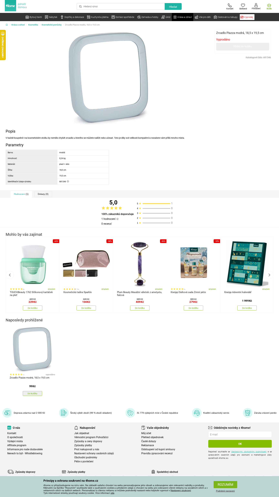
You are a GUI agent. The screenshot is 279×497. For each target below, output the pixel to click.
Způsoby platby (83, 445)
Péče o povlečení (83, 461)
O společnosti (15, 437)
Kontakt (11, 433)
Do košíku (32, 308)
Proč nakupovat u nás (86, 449)
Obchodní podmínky (85, 457)
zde (112, 493)
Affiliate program (16, 445)
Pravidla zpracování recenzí (157, 453)
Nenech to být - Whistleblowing (24, 453)
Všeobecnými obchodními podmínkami (248, 452)
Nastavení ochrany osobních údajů (94, 453)
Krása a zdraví (18, 25)
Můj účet (146, 433)
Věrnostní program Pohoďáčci (91, 437)
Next (269, 275)
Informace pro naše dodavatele (25, 449)
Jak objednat (81, 433)
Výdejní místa (15, 441)
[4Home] (8, 24)
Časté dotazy (148, 441)
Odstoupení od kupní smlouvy (158, 449)
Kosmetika (33, 25)
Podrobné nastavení (225, 491)
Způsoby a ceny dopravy (88, 441)
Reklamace (147, 445)
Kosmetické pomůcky (52, 25)
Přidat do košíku (242, 46)
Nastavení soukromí (180, 490)
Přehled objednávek (152, 437)
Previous (10, 275)
